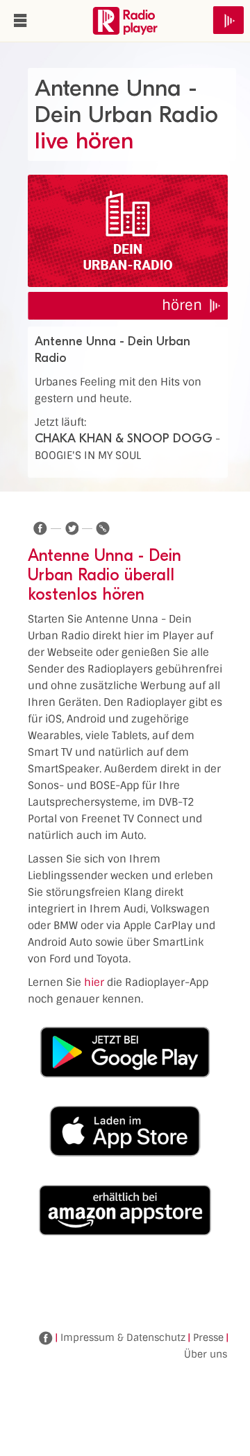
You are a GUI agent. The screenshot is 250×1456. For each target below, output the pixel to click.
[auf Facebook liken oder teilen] (40, 528)
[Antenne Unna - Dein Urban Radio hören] (128, 231)
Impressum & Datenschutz (122, 1337)
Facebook (46, 1338)
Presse (208, 1337)
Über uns (205, 1354)
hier (94, 982)
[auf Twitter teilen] (71, 528)
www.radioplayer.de (125, 21)
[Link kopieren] (103, 528)
